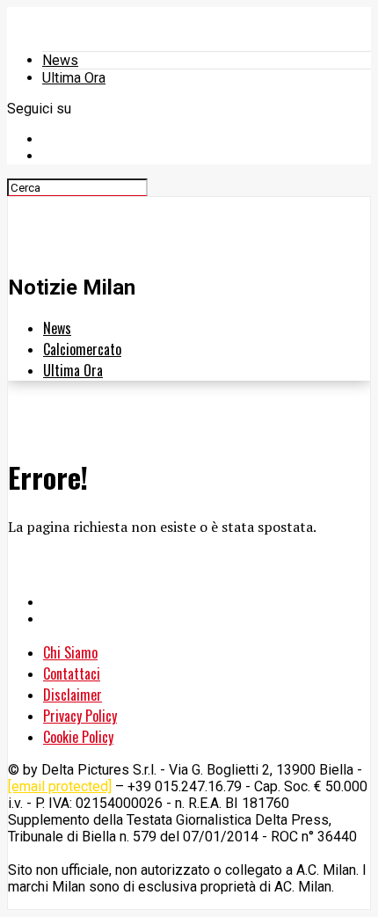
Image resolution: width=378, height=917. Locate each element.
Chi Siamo (70, 652)
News (60, 60)
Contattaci (71, 673)
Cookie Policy (78, 736)
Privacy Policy (80, 715)
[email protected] (60, 786)
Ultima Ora (73, 77)
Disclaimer (72, 694)
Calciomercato (82, 349)
